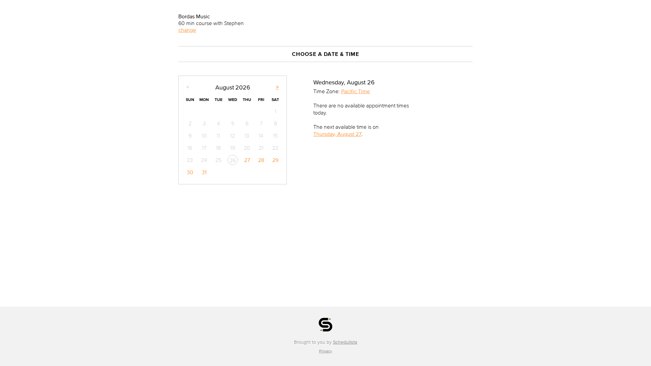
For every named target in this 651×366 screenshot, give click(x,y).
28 (261, 160)
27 (247, 160)
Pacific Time (355, 91)
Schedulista (345, 342)
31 (204, 172)
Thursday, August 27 (337, 134)
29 (275, 160)
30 (190, 172)
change (187, 30)
